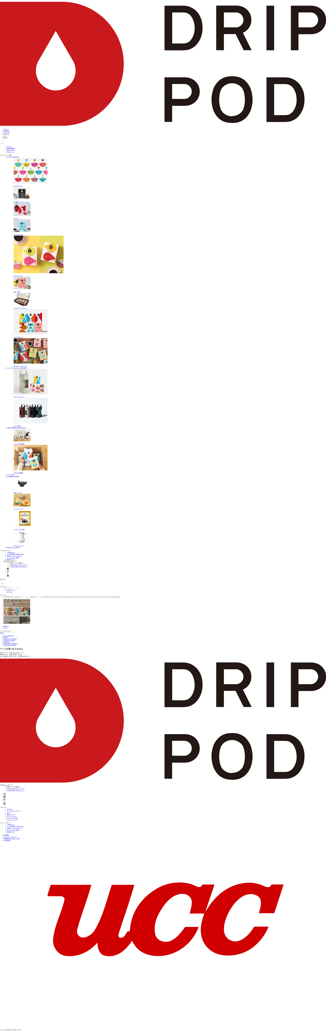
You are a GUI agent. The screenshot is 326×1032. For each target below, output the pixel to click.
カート (5, 136)
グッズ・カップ (18, 509)
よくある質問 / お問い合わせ (15, 554)
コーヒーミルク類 (19, 529)
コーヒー (16, 218)
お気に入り (6, 132)
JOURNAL (6, 642)
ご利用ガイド (11, 552)
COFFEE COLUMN (9, 640)
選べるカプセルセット (20, 366)
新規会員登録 (11, 148)
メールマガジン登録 (13, 557)
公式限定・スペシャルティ (22, 202)
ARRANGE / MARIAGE (10, 643)
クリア (5, 628)
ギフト (10, 474)
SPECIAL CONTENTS (10, 639)
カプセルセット (18, 337)
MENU (2, 633)
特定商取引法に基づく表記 (11, 838)
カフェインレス (18, 275)
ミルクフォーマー (19, 545)
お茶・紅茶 (17, 292)
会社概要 (6, 835)
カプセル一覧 (18, 186)
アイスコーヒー (18, 234)
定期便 (16, 427)
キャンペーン (11, 152)
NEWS (5, 637)
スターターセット (19, 397)
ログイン (6, 129)
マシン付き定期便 (19, 444)
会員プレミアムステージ (14, 556)
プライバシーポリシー (10, 837)
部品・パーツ (18, 492)
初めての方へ (11, 150)
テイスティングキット (20, 308)
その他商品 (13, 476)
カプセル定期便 (18, 473)
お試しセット (11, 590)
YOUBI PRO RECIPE (9, 645)
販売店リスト (11, 559)
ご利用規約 (6, 840)
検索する (6, 626)
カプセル (13, 157)
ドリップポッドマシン (17, 368)
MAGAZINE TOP (8, 636)
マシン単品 (17, 426)
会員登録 (6, 131)
